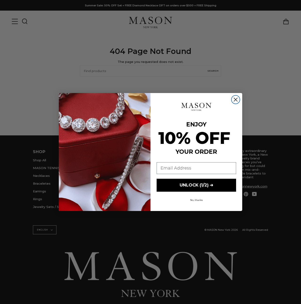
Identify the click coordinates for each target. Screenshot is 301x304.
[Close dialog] (235, 99)
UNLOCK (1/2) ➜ (196, 185)
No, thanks (196, 200)
